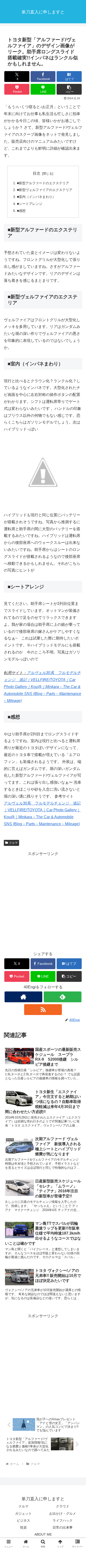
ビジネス (23, 1520)
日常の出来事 (63, 1527)
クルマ (13, 842)
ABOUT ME (43, 1534)
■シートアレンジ (29, 204)
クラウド (62, 1506)
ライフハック (63, 1520)
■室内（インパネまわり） (36, 197)
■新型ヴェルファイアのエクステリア (44, 190)
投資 (23, 1527)
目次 (36, 173)
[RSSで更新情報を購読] (43, 1009)
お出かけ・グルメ (62, 1513)
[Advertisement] (43, 900)
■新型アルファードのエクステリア (43, 183)
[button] (69, 89)
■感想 (21, 211)
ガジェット (23, 1513)
